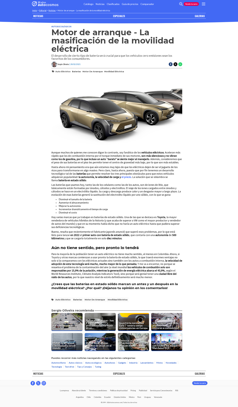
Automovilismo (58, 362)
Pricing (133, 390)
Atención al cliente (79, 390)
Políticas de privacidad (119, 390)
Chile (89, 397)
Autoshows (110, 362)
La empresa (64, 390)
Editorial (42, 10)
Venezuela (158, 397)
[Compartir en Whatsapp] (180, 64)
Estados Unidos (120, 397)
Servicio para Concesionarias (161, 390)
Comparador (147, 4)
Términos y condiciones (98, 390)
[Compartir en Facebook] (171, 64)
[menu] (203, 4)
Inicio (34, 10)
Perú (139, 397)
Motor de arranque (93, 71)
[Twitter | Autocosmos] (38, 383)
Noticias (100, 4)
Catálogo (88, 4)
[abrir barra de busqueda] (181, 4)
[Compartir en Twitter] (175, 64)
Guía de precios (130, 4)
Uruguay (147, 397)
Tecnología (56, 366)
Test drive (69, 366)
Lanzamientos (146, 362)
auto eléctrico (63, 71)
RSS (176, 390)
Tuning (98, 366)
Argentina (80, 397)
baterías (76, 71)
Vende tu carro (191, 4)
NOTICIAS (38, 16)
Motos (159, 362)
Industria (133, 362)
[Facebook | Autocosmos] (33, 383)
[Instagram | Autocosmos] (44, 383)
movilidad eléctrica (114, 71)
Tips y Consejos (84, 366)
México (131, 397)
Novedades (171, 362)
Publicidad (143, 390)
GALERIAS (200, 16)
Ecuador (107, 397)
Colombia (97, 397)
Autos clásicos (75, 362)
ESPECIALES (119, 16)
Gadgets (122, 362)
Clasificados (113, 4)
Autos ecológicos (61, 26)
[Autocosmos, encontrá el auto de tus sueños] (45, 4)
